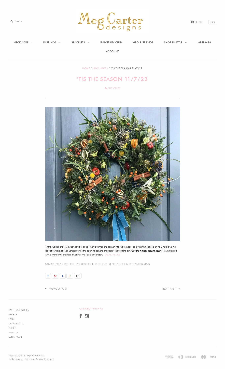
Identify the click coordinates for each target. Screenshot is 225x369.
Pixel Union (29, 359)
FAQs (11, 319)
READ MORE (112, 254)
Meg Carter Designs (35, 355)
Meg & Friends (143, 42)
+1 (69, 276)
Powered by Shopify (44, 359)
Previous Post (58, 288)
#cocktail (87, 264)
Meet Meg (204, 42)
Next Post (169, 288)
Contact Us (16, 323)
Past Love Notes (19, 310)
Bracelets (78, 42)
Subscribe (114, 88)
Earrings (50, 42)
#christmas (72, 264)
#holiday (101, 264)
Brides (12, 328)
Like (48, 276)
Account (112, 51)
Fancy (63, 276)
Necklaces (21, 42)
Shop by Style (173, 42)
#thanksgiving (139, 264)
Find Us (13, 332)
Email (78, 276)
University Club (111, 42)
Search (13, 314)
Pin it (55, 276)
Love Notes (100, 68)
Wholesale (15, 337)
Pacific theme (14, 359)
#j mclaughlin (118, 264)
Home (86, 68)
